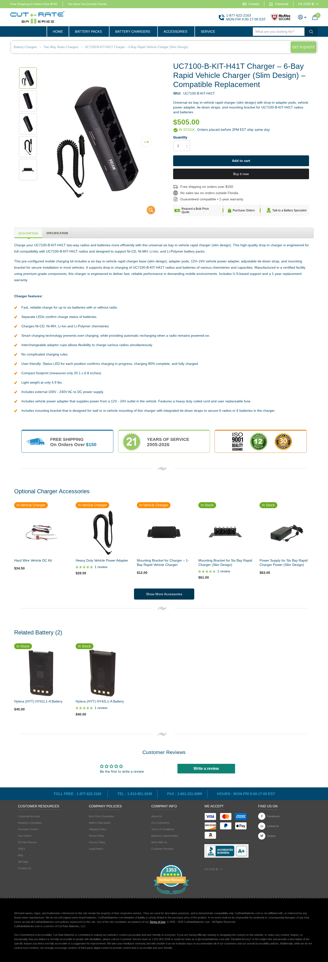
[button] (146, 138)
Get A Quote (303, 47)
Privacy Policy (97, 842)
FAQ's (21, 848)
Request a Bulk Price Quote (195, 210)
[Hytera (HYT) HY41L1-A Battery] (41, 673)
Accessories (175, 31)
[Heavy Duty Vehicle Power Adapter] (103, 532)
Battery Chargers (132, 31)
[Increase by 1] (188, 141)
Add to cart (241, 161)
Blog (20, 855)
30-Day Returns (27, 842)
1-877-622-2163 (238, 15)
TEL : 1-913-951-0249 (134, 794)
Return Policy (96, 835)
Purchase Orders (244, 210)
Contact (254, 4)
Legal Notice (96, 848)
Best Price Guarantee (101, 816)
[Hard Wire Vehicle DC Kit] (41, 532)
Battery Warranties (100, 822)
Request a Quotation (30, 822)
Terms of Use (157, 921)
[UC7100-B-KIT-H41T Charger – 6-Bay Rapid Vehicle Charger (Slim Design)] (147, 211)
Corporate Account (29, 816)
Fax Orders (25, 835)
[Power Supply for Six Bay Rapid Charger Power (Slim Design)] (287, 532)
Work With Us (159, 842)
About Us (156, 816)
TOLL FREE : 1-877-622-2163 (78, 794)
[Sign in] (302, 17)
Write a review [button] (206, 768)
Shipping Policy (97, 829)
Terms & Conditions (162, 829)
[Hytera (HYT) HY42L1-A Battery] (103, 673)
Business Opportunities (164, 835)
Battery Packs (88, 31)
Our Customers (160, 822)
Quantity (180, 137)
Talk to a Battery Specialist (289, 210)
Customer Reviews (162, 848)
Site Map (23, 861)
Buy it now (241, 174)
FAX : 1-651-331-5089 (184, 794)
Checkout (281, 4)
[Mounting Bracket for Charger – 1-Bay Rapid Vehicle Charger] (164, 532)
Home (58, 31)
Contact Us (24, 868)
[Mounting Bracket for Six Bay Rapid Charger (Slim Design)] (225, 532)
